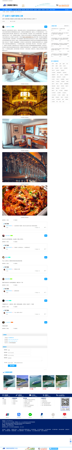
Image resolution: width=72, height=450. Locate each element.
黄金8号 (53, 88)
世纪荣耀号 (62, 79)
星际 (56, 90)
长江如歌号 (59, 92)
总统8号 (53, 81)
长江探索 (53, 101)
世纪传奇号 (64, 72)
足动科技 (8, 429)
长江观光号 (64, 92)
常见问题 (67, 9)
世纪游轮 (47, 9)
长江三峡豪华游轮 (20, 430)
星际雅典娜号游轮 (20, 387)
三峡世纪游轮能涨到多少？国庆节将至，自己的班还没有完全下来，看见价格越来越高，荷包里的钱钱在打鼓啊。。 (60, 44)
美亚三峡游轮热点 (44, 430)
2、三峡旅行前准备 (14, 401)
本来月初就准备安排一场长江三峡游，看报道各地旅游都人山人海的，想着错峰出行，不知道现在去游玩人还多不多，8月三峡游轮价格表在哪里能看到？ (60, 39)
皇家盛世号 (53, 74)
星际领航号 (57, 88)
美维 (63, 99)
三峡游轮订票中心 (14, 429)
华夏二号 (61, 74)
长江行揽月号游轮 (40, 429)
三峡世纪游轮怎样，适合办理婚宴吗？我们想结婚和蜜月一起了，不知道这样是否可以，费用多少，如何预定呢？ (60, 54)
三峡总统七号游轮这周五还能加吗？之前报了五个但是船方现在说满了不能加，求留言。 (60, 49)
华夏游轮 (43, 9)
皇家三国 (57, 70)
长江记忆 (53, 99)
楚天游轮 (31, 9)
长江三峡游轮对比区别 (36, 430)
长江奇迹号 (66, 97)
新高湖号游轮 (14, 430)
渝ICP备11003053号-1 (18, 424)
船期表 (6, 9)
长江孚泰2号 (54, 92)
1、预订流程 (13, 399)
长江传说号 (63, 88)
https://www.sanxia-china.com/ (13, 339)
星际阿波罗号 (59, 72)
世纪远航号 (57, 97)
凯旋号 (67, 81)
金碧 (60, 63)
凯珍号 (61, 68)
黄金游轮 (23, 9)
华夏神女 (66, 99)
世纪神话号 (62, 70)
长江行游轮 (15, 9)
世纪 (57, 101)
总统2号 (67, 79)
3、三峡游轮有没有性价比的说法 (46, 402)
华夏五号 (57, 79)
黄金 (60, 101)
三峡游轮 (4, 11)
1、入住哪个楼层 (43, 399)
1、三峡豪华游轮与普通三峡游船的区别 (29, 399)
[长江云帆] (9, 386)
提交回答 (12, 365)
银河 (57, 74)
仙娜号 (64, 63)
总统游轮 (35, 9)
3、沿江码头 (13, 402)
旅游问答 (7, 11)
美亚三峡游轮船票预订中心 (28, 37)
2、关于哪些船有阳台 (44, 401)
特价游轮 (10, 9)
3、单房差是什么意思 (26, 402)
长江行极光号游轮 (48, 429)
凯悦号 (62, 97)
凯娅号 (53, 63)
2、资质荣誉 (4, 401)
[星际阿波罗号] (35, 386)
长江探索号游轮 (55, 429)
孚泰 (52, 68)
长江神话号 (56, 68)
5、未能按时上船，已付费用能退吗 (28, 405)
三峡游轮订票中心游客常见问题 (23, 429)
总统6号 (61, 83)
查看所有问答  (66, 25)
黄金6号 (53, 90)
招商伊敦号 (66, 74)
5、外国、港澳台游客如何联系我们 (46, 405)
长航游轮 (39, 9)
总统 (63, 101)
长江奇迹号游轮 (45, 387)
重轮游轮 (19, 9)
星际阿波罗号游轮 (33, 387)
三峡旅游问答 (12, 11)
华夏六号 (53, 70)
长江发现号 (57, 81)
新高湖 (53, 97)
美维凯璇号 (66, 90)
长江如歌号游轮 (33, 429)
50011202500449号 (10, 425)
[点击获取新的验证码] (19, 362)
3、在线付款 (4, 402)
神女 (67, 63)
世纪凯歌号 (63, 81)
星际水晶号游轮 (61, 429)
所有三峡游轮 (52, 9)
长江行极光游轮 (58, 387)
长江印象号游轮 (7, 430)
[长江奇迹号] (48, 386)
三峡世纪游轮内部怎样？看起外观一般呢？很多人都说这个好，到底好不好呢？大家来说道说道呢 (60, 33)
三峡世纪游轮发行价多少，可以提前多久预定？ (58, 28)
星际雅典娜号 (66, 83)
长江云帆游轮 (5, 387)
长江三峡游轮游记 (28, 430)
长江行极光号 (58, 99)
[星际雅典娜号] (22, 386)
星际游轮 (27, 9)
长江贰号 (53, 79)
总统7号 (53, 83)
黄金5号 (57, 83)
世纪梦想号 (65, 68)
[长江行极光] (62, 386)
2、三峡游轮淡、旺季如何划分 (27, 401)
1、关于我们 (4, 399)
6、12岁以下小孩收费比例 (27, 406)
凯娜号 (57, 63)
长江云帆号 (61, 90)
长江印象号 (53, 72)
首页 (3, 9)
